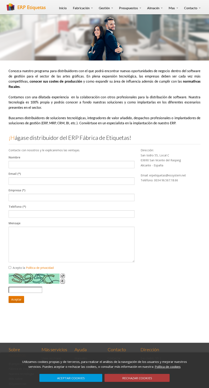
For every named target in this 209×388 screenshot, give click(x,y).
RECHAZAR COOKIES (137, 378)
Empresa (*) (17, 190)
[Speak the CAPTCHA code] (62, 281)
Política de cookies (168, 366)
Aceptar (16, 299)
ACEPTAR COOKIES (71, 378)
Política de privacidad (40, 268)
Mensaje (14, 223)
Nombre (14, 157)
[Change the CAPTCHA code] (62, 276)
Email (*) (15, 174)
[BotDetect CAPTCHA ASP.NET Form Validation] (34, 279)
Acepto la (33, 268)
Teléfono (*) (17, 207)
